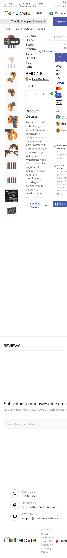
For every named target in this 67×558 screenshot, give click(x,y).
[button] (48, 51)
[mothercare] (18, 13)
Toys (17, 28)
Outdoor (28, 28)
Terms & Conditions (47, 542)
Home (7, 28)
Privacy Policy (46, 550)
